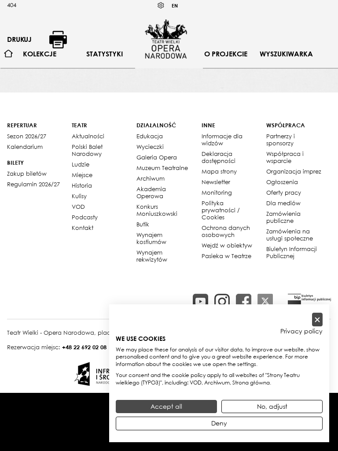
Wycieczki (150, 146)
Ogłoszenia (282, 181)
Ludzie (80, 164)
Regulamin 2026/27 (33, 184)
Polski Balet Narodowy (87, 150)
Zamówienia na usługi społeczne (289, 235)
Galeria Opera (156, 157)
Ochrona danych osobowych (226, 231)
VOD (78, 206)
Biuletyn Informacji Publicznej (291, 252)
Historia (82, 185)
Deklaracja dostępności (218, 157)
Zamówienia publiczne (283, 217)
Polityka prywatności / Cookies (221, 210)
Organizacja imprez (293, 171)
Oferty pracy (283, 192)
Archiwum (150, 178)
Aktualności (88, 136)
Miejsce (82, 174)
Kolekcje (39, 53)
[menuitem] (8, 54)
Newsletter (216, 181)
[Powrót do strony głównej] (166, 38)
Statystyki (104, 53)
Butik (142, 224)
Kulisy (79, 196)
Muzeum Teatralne (162, 167)
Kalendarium (25, 146)
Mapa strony (219, 171)
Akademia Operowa (151, 192)
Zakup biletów (27, 173)
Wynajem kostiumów (151, 238)
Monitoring (217, 192)
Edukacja (149, 136)
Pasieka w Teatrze (226, 255)
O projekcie (225, 53)
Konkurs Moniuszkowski (156, 210)
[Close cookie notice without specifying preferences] (317, 319)
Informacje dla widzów (222, 140)
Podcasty (85, 217)
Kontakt (82, 227)
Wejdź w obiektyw (227, 245)
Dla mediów (283, 203)
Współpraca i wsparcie (285, 157)
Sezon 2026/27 (26, 136)
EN (175, 5)
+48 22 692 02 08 (84, 347)
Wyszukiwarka (286, 53)
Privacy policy (301, 331)
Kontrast (161, 5)
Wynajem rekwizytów (151, 256)
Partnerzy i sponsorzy (280, 140)
